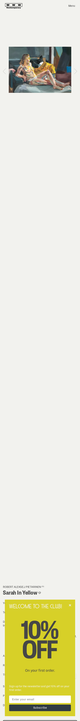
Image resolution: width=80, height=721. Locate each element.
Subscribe (40, 707)
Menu (71, 5)
